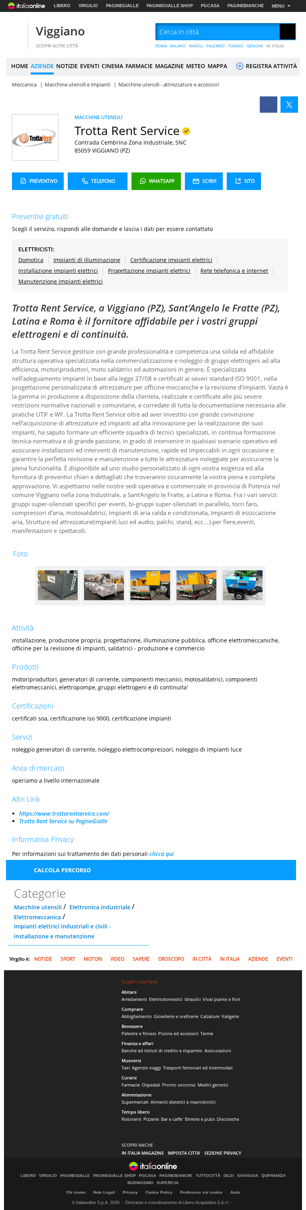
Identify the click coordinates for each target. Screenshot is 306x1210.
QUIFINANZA (273, 1176)
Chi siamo (76, 1192)
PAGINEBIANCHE (246, 5)
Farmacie (131, 1085)
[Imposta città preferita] (16, 32)
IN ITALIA (275, 46)
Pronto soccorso (179, 1085)
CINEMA (112, 66)
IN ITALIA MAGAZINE (143, 1153)
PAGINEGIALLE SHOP (170, 5)
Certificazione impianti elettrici (171, 260)
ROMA (161, 46)
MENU (278, 6)
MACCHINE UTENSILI (99, 117)
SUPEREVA (167, 1183)
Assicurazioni (217, 1050)
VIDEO (117, 958)
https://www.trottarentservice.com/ (64, 813)
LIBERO (62, 5)
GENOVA (255, 46)
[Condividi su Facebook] (268, 104)
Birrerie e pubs (200, 1119)
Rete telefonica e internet (234, 270)
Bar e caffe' (172, 1119)
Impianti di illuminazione (86, 260)
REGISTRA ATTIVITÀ (270, 66)
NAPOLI (196, 46)
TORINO (235, 46)
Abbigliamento (137, 1016)
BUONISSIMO (140, 1183)
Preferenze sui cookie (201, 1192)
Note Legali (104, 1192)
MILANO (178, 46)
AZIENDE (42, 66)
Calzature (210, 1016)
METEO (195, 66)
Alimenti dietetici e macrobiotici (183, 1102)
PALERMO (215, 46)
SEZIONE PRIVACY (222, 1153)
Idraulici (192, 999)
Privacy (130, 1192)
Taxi (126, 1068)
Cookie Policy (159, 1192)
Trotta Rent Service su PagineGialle (63, 821)
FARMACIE (139, 66)
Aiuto (235, 1192)
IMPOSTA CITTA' (184, 1153)
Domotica (30, 260)
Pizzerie (151, 1119)
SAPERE (141, 958)
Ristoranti (131, 1119)
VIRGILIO (88, 5)
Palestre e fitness (139, 1033)
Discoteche (228, 1119)
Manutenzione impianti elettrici (60, 281)
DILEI (229, 1176)
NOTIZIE (67, 66)
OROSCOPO (171, 958)
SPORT (68, 958)
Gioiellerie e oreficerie (176, 1016)
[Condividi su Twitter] (289, 104)
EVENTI (89, 66)
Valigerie (230, 1016)
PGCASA (210, 5)
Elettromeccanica (37, 917)
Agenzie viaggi (146, 1068)
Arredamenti (134, 999)
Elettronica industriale (99, 907)
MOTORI (93, 958)
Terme (206, 1033)
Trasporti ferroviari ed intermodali (198, 1068)
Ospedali (151, 1085)
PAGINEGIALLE (122, 5)
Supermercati (135, 1102)
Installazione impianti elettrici (58, 270)
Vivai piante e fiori (221, 999)
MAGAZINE (169, 66)
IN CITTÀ (202, 958)
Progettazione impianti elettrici (149, 270)
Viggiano (60, 31)
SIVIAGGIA (247, 1176)
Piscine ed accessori (178, 1033)
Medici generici (213, 1085)
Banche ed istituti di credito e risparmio (162, 1050)
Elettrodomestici (165, 999)
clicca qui (161, 854)
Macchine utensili (38, 907)
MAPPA (217, 66)
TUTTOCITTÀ (208, 1176)
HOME (19, 66)
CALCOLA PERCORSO (62, 870)
